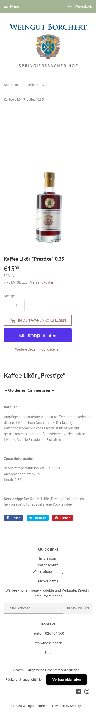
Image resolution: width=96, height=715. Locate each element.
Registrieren (78, 608)
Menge (9, 296)
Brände (33, 85)
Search (18, 670)
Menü (14, 6)
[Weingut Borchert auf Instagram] (87, 692)
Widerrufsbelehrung (48, 572)
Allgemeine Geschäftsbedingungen (53, 670)
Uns (48, 652)
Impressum (48, 558)
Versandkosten (42, 282)
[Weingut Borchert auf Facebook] (78, 692)
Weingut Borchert (35, 706)
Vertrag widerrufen (66, 679)
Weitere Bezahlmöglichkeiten (37, 349)
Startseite (11, 85)
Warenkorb (83, 6)
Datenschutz (48, 565)
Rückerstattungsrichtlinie (23, 679)
